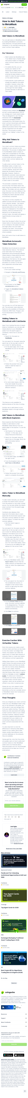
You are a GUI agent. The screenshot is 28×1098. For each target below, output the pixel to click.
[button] (10, 31)
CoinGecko (8, 338)
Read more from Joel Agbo (14, 848)
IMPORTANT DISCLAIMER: (7, 1059)
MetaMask (22, 110)
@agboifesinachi (18, 843)
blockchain (17, 117)
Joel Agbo (11, 27)
